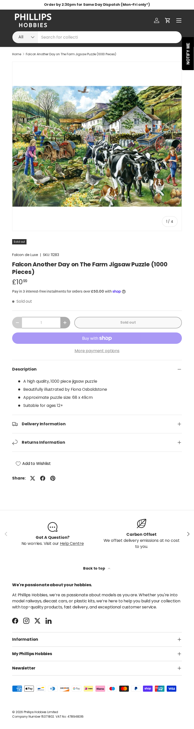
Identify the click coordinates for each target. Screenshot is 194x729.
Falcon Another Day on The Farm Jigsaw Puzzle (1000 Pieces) (71, 54)
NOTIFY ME (188, 54)
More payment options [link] (97, 351)
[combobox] (97, 37)
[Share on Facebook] (43, 478)
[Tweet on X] (33, 478)
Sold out (128, 322)
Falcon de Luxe (25, 254)
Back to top (94, 568)
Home (16, 54)
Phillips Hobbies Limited (41, 712)
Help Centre (72, 543)
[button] (167, 20)
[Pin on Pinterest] (53, 478)
